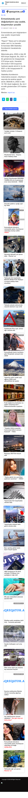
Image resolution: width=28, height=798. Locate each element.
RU (2, 15)
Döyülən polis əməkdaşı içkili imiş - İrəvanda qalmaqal (13, 621)
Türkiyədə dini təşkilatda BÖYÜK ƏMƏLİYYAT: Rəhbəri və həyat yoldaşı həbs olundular (13, 280)
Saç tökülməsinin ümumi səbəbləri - (13, 718)
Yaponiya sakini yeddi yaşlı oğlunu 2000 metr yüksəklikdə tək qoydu (13, 379)
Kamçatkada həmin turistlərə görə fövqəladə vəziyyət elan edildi (13, 354)
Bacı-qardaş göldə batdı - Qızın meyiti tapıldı (12, 549)
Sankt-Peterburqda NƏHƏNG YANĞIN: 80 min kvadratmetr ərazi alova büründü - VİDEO (14, 180)
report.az (11, 92)
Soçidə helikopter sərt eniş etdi (13, 645)
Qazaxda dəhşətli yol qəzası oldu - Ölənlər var (13, 255)
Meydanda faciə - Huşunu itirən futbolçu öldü (12, 155)
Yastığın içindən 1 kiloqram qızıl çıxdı (13, 132)
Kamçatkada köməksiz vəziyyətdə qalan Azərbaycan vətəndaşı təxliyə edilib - (13, 229)
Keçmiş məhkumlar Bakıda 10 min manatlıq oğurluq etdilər (13, 693)
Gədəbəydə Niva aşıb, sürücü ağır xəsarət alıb (13, 329)
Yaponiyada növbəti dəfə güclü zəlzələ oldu (12, 525)
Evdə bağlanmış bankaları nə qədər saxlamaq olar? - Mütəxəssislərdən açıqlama (13, 404)
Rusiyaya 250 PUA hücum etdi (12, 454)
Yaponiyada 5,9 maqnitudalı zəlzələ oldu (13, 501)
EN (4, 15)
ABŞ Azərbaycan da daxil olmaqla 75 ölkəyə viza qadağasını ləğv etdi (12, 573)
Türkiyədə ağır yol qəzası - (13, 770)
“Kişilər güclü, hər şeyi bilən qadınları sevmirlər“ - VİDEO (13, 478)
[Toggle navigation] (3, 11)
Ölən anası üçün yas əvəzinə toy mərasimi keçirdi (13, 668)
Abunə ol (23, 3)
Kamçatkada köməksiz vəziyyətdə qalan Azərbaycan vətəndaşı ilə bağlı (13, 744)
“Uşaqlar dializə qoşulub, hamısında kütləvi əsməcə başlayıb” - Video (12, 430)
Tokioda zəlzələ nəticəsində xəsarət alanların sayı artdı (13, 306)
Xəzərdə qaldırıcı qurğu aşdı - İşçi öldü (14, 204)
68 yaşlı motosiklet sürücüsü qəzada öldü (13, 598)
